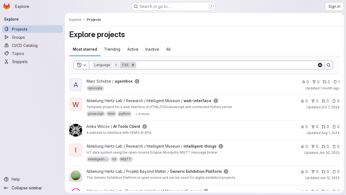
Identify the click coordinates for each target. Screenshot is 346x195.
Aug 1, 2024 (330, 133)
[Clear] (320, 65)
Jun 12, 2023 (330, 178)
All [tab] (168, 49)
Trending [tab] (112, 49)
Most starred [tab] (85, 49)
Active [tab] (132, 49)
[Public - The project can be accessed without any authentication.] (137, 81)
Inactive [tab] (152, 49)
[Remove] (133, 65)
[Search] (328, 65)
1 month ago (330, 88)
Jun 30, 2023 (329, 153)
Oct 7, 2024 (330, 107)
